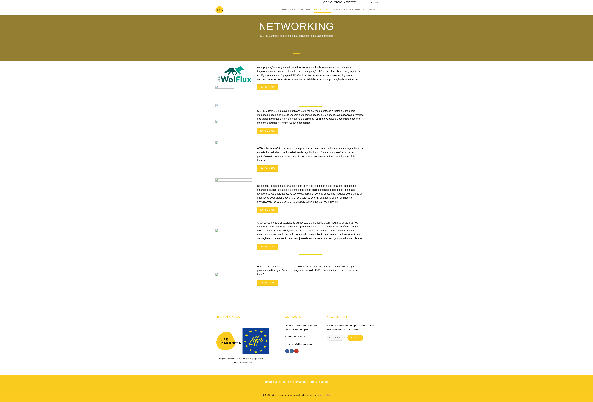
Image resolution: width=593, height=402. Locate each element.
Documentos (356, 9)
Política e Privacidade (297, 382)
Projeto (305, 9)
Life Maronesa (306, 395)
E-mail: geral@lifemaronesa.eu (298, 344)
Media (371, 9)
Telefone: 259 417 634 (295, 337)
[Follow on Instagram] (365, 2)
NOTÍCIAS (327, 2)
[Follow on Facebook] (362, 2)
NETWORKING (321, 9)
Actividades (340, 9)
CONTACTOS (350, 2)
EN (376, 2)
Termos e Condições (275, 382)
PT (372, 2)
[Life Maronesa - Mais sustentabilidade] (223, 10)
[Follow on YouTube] (367, 2)
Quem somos (288, 9)
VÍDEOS (338, 2)
